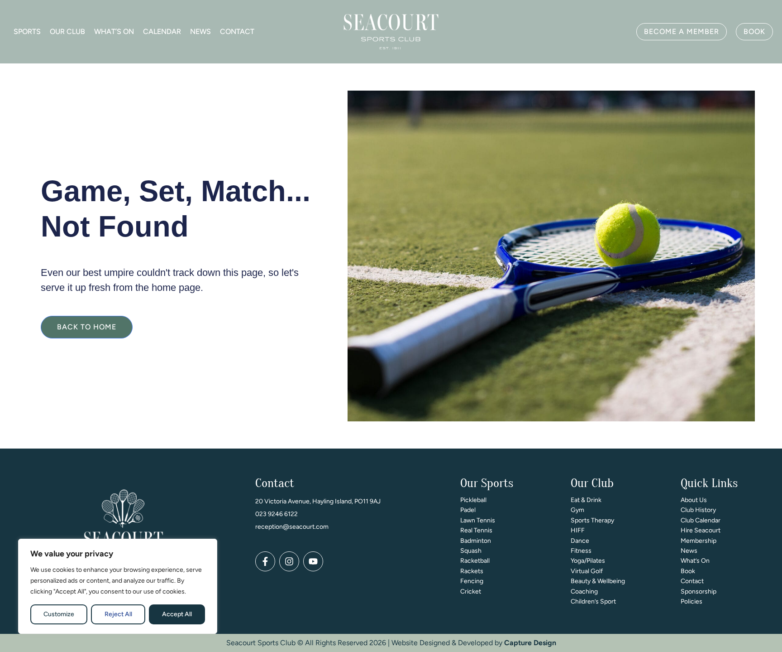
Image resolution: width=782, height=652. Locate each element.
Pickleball (473, 500)
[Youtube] (313, 561)
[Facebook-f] (265, 561)
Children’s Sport (593, 601)
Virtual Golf (587, 571)
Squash (471, 551)
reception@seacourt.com (292, 527)
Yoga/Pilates (588, 561)
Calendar (162, 31)
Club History (698, 510)
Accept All (177, 614)
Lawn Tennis (477, 520)
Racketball (475, 561)
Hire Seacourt (700, 530)
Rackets (471, 571)
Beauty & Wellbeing (598, 581)
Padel (468, 510)
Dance (580, 541)
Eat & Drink (586, 500)
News (200, 31)
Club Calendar (700, 520)
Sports (27, 31)
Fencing (471, 581)
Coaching (584, 591)
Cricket (470, 591)
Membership (698, 541)
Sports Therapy (592, 520)
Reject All (118, 614)
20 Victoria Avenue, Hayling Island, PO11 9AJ (318, 501)
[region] (117, 586)
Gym (577, 510)
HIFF (578, 530)
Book (688, 571)
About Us (694, 500)
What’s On (114, 31)
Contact (237, 31)
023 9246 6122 (276, 514)
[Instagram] (289, 561)
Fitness (581, 551)
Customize (58, 614)
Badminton (475, 541)
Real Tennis (476, 530)
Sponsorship (698, 591)
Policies (691, 601)
